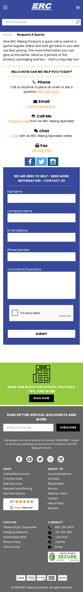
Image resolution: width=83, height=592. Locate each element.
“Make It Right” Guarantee (19, 527)
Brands (52, 488)
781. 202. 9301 (63, 532)
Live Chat (61, 537)
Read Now (41, 398)
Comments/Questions (25, 269)
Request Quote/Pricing (17, 488)
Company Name (19, 211)
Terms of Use (11, 547)
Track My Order (12, 479)
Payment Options (14, 493)
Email (58, 547)
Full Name (15, 191)
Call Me (60, 542)
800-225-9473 (48, 91)
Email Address (18, 230)
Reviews (53, 508)
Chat (15, 136)
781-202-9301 (42, 150)
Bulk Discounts (12, 483)
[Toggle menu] (5, 7)
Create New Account (16, 474)
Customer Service (41, 106)
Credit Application (15, 537)
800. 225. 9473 (64, 527)
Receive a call (19, 121)
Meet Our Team (57, 493)
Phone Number (18, 250)
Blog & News (56, 483)
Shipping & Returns (15, 532)
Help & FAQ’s (56, 503)
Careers (53, 498)
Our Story (54, 479)
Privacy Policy (12, 542)
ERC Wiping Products (34, 587)
